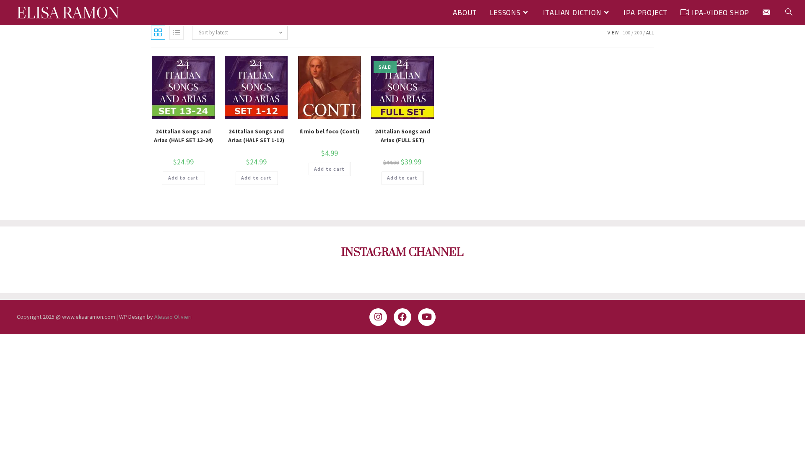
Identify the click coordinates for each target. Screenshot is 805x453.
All (650, 32)
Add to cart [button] (183, 177)
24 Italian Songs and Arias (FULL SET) (402, 136)
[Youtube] (427, 317)
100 (626, 32)
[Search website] (789, 12)
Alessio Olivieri (173, 316)
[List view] (176, 33)
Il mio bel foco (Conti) (329, 131)
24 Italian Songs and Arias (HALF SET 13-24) (183, 136)
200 (638, 32)
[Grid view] (158, 33)
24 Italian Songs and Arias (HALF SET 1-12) (256, 136)
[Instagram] (378, 317)
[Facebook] (402, 317)
